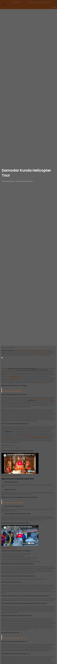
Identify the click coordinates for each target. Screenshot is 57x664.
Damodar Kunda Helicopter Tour (12, 391)
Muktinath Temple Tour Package (12, 503)
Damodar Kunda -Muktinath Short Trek (14, 638)
